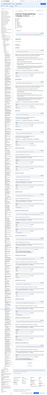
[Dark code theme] (41, 33)
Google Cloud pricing (16, 380)
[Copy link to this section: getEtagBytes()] (23, 79)
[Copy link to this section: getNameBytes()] (23, 129)
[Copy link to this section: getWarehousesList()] (25, 299)
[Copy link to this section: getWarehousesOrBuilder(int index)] (31, 317)
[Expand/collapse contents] (20, 18)
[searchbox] (6, 9)
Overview (2, 5)
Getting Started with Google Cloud (33, 381)
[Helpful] (42, 10)
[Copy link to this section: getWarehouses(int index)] (27, 255)
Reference (11, 5)
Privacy (19, 389)
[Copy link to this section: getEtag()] (20, 47)
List (16, 207)
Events (40, 380)
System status (24, 383)
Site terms (22, 389)
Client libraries (19, 4)
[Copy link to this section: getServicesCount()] (24, 173)
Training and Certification (33, 386)
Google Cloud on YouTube (41, 383)
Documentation (20, 10)
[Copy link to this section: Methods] (21, 45)
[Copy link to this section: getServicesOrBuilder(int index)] (29, 210)
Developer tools (25, 10)
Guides (7, 5)
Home (16, 10)
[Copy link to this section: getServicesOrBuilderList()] (27, 235)
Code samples (32, 382)
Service (17, 170)
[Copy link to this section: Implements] (22, 39)
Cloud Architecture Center (33, 384)
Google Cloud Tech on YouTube (42, 386)
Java (13, 4)
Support (23, 380)
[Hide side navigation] (11, 393)
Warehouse (17, 277)
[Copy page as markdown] (32, 16)
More (13, 1)
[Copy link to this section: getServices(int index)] (25, 148)
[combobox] (24, 1)
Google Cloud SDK (7, 4)
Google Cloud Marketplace (15, 382)
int (30, 163)
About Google (15, 389)
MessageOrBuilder (18, 41)
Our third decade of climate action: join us (20, 391)
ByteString (18, 107)
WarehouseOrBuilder (19, 339)
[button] (6, 32)
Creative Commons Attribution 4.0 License (38, 369)
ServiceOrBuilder (19, 232)
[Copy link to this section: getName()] (21, 110)
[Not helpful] (43, 10)
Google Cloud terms (28, 389)
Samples (16, 5)
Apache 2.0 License (26, 370)
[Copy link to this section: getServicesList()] (23, 191)
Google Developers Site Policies (38, 370)
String (17, 76)
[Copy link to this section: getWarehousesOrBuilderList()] (29, 342)
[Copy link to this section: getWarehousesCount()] (26, 280)
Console (32, 1)
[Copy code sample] (43, 33)
